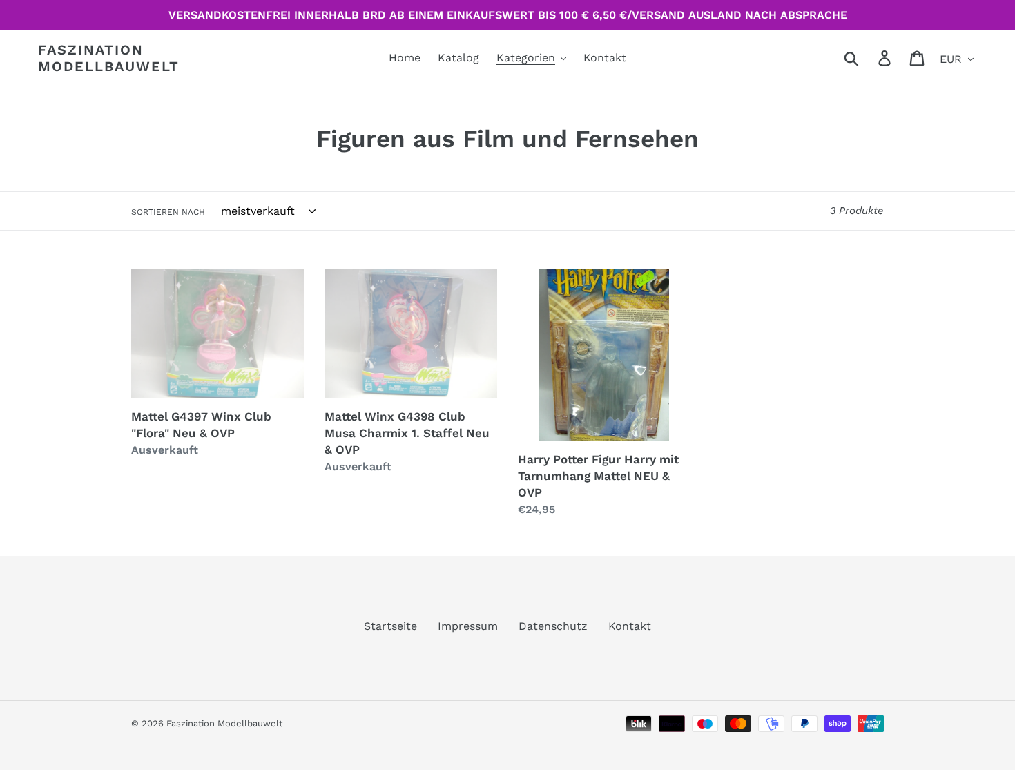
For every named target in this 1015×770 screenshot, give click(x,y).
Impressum (468, 626)
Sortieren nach (168, 212)
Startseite (390, 626)
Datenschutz (553, 626)
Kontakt (629, 626)
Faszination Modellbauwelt (109, 58)
